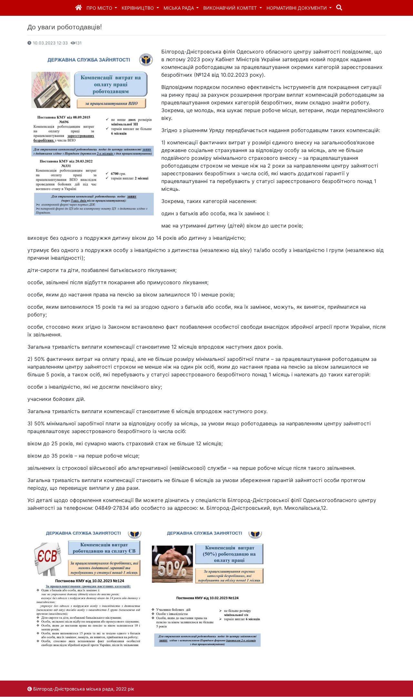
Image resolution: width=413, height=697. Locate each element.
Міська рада (179, 8)
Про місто (100, 8)
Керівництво (138, 8)
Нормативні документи (297, 8)
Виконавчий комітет (230, 8)
